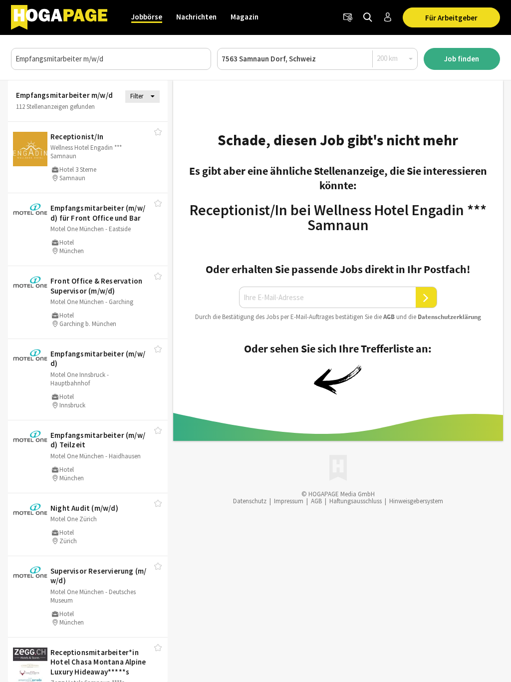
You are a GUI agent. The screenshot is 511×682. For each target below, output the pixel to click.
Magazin (244, 16)
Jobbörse (146, 16)
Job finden (461, 58)
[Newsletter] (348, 17)
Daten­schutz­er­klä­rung (449, 317)
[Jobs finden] (368, 17)
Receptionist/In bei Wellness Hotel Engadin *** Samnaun (338, 217)
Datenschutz (249, 501)
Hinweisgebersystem (416, 501)
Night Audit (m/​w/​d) (84, 508)
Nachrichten (196, 16)
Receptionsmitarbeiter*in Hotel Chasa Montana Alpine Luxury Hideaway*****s (98, 662)
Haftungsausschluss (355, 501)
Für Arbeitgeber (451, 17)
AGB (389, 317)
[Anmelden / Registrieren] (388, 17)
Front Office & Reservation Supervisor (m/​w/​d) (96, 286)
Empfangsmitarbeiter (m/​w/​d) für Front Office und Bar (97, 213)
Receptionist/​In (76, 136)
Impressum (288, 501)
